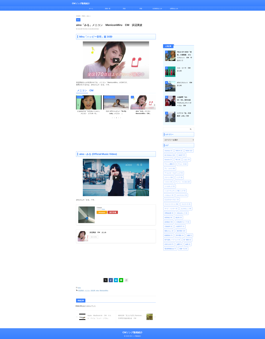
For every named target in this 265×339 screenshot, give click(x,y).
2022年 (93, 290)
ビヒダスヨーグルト (171, 199)
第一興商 (187, 240)
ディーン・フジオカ (182, 182)
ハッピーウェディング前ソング (174, 191)
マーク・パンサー (170, 208)
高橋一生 (183, 248)
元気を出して (182, 213)
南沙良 (179, 217)
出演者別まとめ (157, 8)
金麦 (187, 244)
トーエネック (169, 186)
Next (154, 105)
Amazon (101, 212)
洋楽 (140, 8)
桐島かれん (168, 231)
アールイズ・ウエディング (173, 173)
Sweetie (168, 159)
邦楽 (124, 8)
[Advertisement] (116, 134)
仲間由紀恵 (168, 213)
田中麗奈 (180, 235)
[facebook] (111, 280)
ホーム (91, 8)
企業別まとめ (174, 8)
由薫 (189, 235)
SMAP (181, 155)
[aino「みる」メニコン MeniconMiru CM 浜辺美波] (116, 280)
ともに (187, 159)
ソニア (179, 177)
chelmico (168, 150)
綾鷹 (179, 244)
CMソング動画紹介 (81, 3)
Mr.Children (169, 155)
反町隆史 (168, 222)
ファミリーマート (171, 204)
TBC (177, 159)
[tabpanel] (89, 105)
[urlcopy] (126, 280)
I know (99, 207)
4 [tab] (118, 118)
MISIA (189, 150)
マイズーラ (186, 204)
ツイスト (168, 182)
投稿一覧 (107, 8)
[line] (121, 280)
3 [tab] (116, 118)
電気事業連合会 (170, 248)
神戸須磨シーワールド (172, 240)
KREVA (179, 150)
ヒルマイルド (182, 195)
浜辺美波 (81, 290)
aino (79, 287)
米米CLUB (168, 244)
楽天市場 (112, 212)
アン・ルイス (169, 168)
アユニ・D (182, 164)
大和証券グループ (182, 222)
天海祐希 (168, 226)
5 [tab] (121, 118)
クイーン (168, 177)
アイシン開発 (169, 164)
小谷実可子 (180, 226)
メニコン (87, 290)
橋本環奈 (181, 231)
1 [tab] (112, 118)
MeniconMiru (104, 290)
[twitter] (106, 280)
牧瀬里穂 (168, 235)
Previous (78, 105)
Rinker (103, 209)
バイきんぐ (168, 195)
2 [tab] (114, 118)
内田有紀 (168, 217)
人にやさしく (186, 208)
